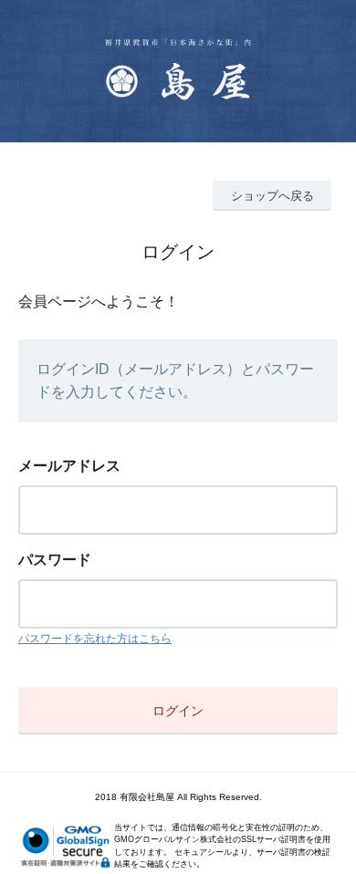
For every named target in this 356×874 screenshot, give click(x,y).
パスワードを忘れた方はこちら (95, 638)
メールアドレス (69, 465)
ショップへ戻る (272, 196)
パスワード (54, 559)
